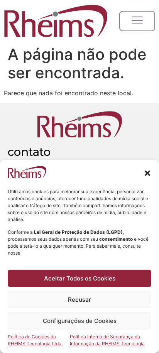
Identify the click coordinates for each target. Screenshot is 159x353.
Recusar (79, 299)
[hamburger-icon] (137, 21)
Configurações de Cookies (80, 320)
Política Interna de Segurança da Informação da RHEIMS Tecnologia (107, 340)
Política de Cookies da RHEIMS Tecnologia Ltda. (35, 340)
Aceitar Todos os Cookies (79, 278)
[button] (147, 173)
